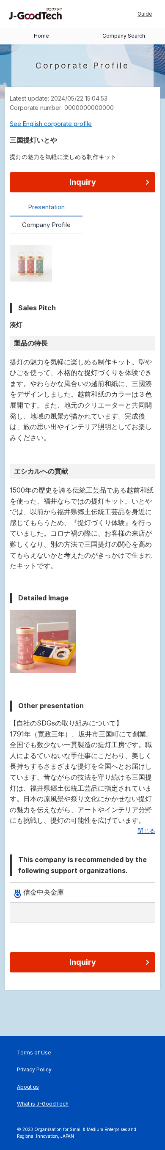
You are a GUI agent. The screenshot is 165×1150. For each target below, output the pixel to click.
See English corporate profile (51, 123)
